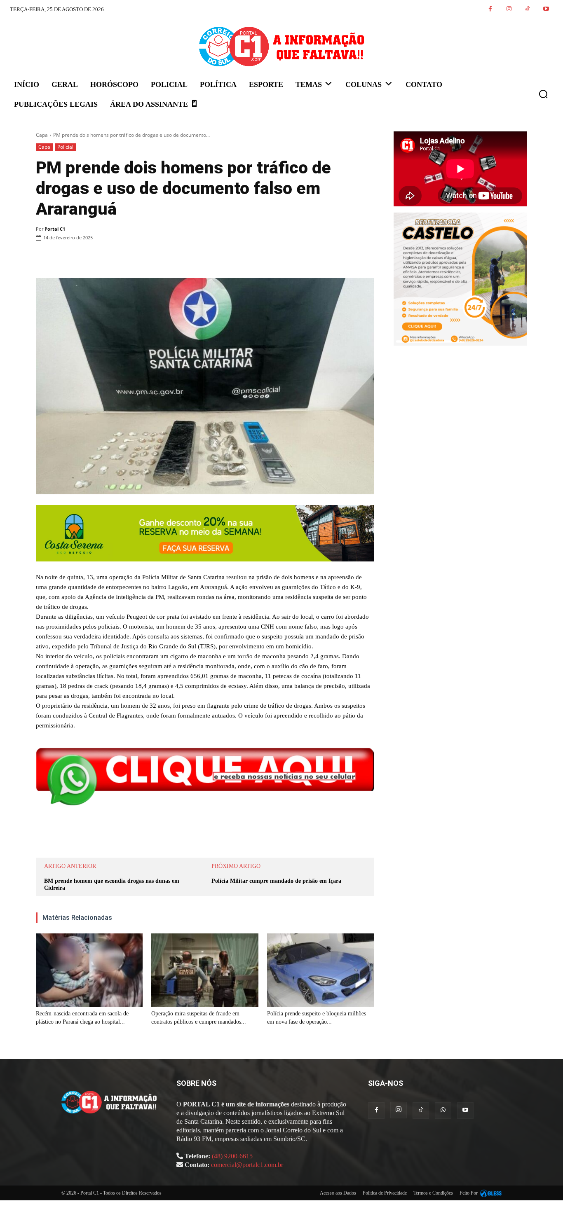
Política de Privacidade (385, 1193)
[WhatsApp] (148, 258)
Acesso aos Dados (338, 1193)
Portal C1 (55, 229)
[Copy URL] (205, 258)
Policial (65, 146)
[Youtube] (546, 9)
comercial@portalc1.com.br (247, 1164)
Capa (42, 134)
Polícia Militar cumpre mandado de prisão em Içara (276, 881)
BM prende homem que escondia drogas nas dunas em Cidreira (111, 884)
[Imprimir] (167, 258)
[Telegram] (186, 258)
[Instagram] (509, 9)
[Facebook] (490, 9)
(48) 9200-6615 (232, 1156)
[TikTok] (527, 9)
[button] (543, 94)
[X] (129, 258)
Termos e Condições (433, 1193)
